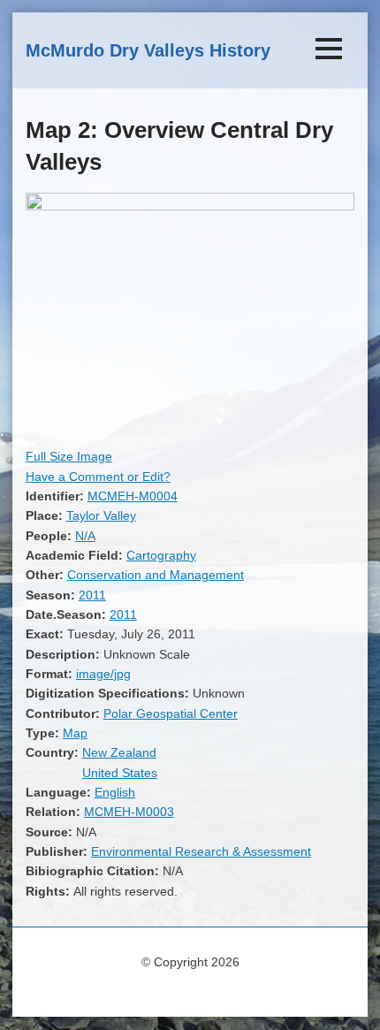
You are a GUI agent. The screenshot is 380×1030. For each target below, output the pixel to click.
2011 (92, 595)
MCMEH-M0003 (129, 812)
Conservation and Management (155, 575)
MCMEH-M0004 (132, 496)
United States (119, 773)
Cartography (161, 555)
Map (75, 733)
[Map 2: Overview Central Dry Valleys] (190, 206)
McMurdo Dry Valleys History (148, 50)
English (115, 792)
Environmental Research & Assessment (201, 851)
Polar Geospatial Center (170, 713)
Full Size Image (69, 456)
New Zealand (119, 752)
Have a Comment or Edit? (98, 476)
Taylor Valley (101, 515)
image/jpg (103, 674)
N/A (85, 536)
